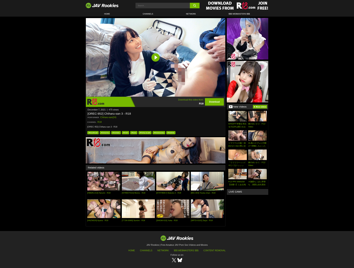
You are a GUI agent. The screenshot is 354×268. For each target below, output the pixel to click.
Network (191, 14)
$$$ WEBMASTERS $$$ (239, 14)
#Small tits (171, 132)
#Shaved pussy (159, 132)
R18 (99, 122)
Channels (148, 14)
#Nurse (134, 132)
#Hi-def (125, 132)
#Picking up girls (145, 132)
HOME (107, 14)
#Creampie (116, 132)
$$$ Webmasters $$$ (186, 250)
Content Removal (214, 250)
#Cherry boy (105, 132)
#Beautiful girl (93, 132)
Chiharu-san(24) (108, 117)
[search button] (194, 5)
